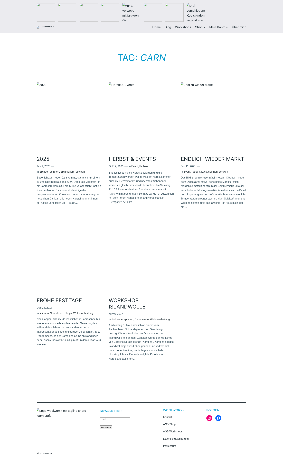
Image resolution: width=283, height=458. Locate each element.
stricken (80, 171)
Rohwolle (117, 319)
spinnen (54, 171)
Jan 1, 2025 (43, 166)
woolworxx (46, 453)
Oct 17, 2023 (116, 166)
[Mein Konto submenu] (227, 27)
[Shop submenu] (204, 27)
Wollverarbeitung (83, 313)
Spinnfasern (67, 171)
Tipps (69, 313)
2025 (43, 159)
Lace (204, 171)
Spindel (43, 171)
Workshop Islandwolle (127, 303)
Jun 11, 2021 (188, 166)
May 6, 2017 (116, 313)
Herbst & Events (132, 159)
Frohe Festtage (59, 300)
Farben (143, 166)
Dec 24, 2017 (44, 307)
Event (134, 166)
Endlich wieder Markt (212, 159)
